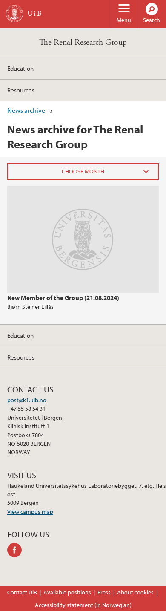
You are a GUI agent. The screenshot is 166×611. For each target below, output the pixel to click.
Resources (20, 90)
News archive (26, 110)
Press (104, 592)
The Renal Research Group (83, 42)
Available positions (67, 592)
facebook (16, 550)
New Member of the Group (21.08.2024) (63, 297)
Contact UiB (22, 592)
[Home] (14, 13)
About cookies (135, 592)
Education (20, 68)
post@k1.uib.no (26, 400)
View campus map (30, 512)
